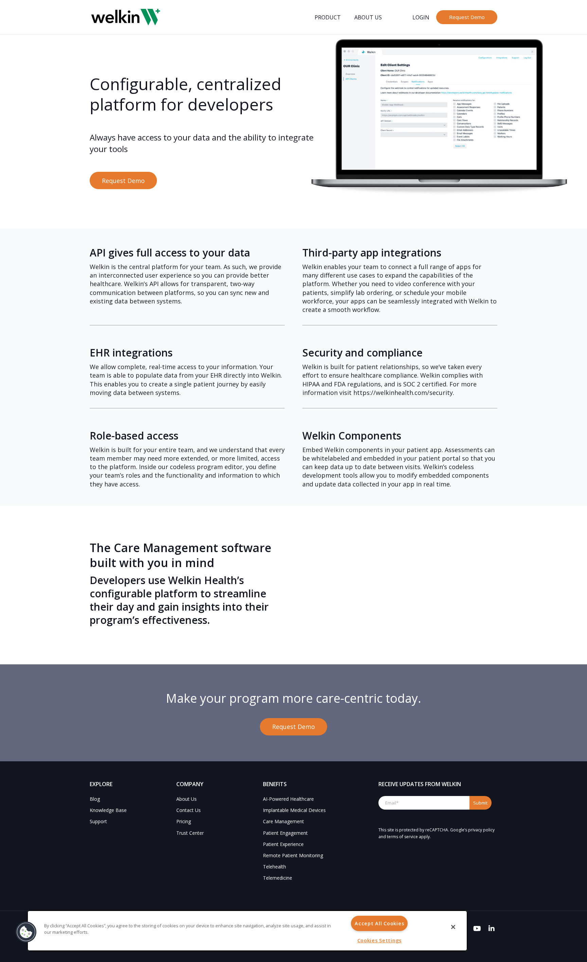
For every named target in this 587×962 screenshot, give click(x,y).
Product (328, 17)
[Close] (453, 926)
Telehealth (274, 866)
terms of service (402, 837)
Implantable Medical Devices (294, 810)
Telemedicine (277, 878)
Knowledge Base (108, 810)
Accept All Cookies (379, 923)
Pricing (183, 821)
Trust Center (190, 833)
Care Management (283, 821)
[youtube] (477, 929)
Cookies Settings (379, 940)
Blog (95, 799)
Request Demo (467, 17)
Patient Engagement (285, 833)
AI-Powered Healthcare (288, 799)
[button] (26, 932)
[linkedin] (491, 929)
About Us (368, 17)
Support (98, 821)
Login (420, 17)
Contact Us (188, 810)
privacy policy (481, 830)
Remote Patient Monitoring (293, 855)
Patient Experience (283, 844)
